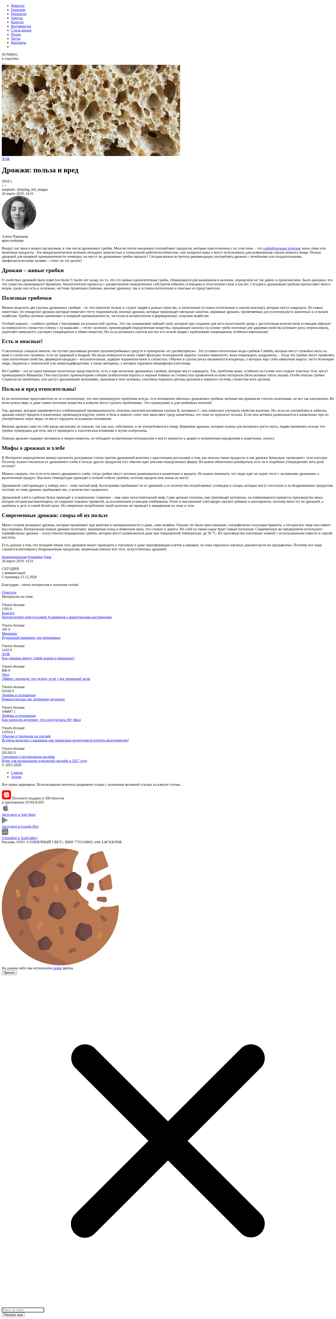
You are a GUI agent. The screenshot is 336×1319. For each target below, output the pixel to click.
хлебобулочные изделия (281, 248)
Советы (17, 773)
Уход (5, 674)
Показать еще (13, 1314)
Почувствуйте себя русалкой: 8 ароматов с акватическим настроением (57, 617)
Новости (17, 6)
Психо (16, 34)
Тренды (17, 18)
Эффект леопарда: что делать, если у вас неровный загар (46, 679)
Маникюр (9, 633)
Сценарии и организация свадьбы (28, 757)
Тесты (15, 38)
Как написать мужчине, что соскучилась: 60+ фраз (41, 720)
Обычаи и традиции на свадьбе (26, 736)
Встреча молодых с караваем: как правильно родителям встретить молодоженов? (65, 740)
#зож (47, 557)
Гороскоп (18, 10)
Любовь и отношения (18, 695)
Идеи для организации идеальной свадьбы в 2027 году (44, 761)
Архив (16, 777)
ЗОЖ (6, 654)
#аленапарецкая (14, 557)
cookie (57, 968)
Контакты (18, 42)
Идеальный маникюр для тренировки (31, 638)
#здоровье (35, 557)
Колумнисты (21, 26)
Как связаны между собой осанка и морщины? (38, 658)
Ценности (19, 14)
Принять (9, 972)
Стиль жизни (21, 30)
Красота (17, 22)
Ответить (9, 592)
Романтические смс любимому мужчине (33, 699)
